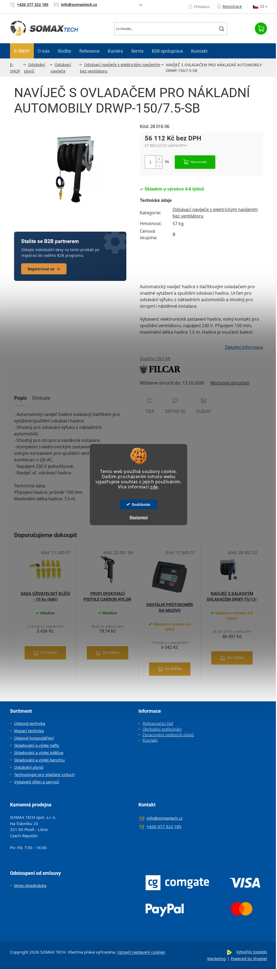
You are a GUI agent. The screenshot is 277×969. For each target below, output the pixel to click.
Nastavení (139, 517)
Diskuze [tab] (41, 398)
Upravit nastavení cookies (141, 952)
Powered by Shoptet (249, 958)
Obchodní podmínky (162, 729)
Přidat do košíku (198, 161)
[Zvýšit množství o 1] (159, 159)
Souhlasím (141, 504)
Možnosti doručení (229, 383)
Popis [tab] (20, 398)
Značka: (155, 359)
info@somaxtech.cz (165, 818)
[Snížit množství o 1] (159, 165)
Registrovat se (44, 268)
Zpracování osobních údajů (168, 734)
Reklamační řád (158, 723)
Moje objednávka (30, 885)
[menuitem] (22, 50)
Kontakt (150, 740)
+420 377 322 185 (164, 826)
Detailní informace (244, 347)
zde (154, 487)
